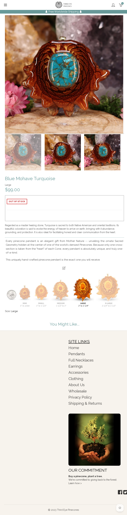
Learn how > (75, 483)
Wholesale (77, 391)
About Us (76, 385)
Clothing (75, 379)
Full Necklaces (80, 360)
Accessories (78, 372)
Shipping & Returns (85, 403)
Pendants (76, 354)
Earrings (75, 366)
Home (73, 348)
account (113, 4)
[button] (120, 492)
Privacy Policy (80, 397)
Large (14, 311)
